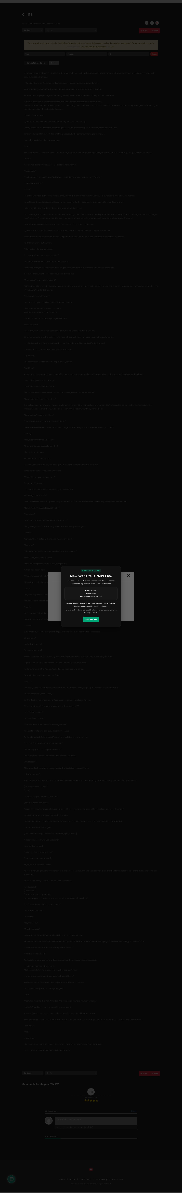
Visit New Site (91, 619)
